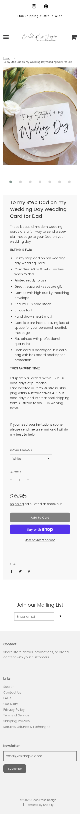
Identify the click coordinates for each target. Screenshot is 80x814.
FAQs (7, 698)
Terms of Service (16, 715)
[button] (11, 182)
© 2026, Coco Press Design (38, 800)
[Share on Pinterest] (29, 571)
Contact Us (12, 692)
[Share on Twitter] (20, 571)
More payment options (40, 540)
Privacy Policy (14, 709)
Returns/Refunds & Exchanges (26, 727)
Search (8, 686)
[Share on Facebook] (13, 571)
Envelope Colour (21, 450)
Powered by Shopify (40, 805)
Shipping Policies (16, 721)
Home (6, 58)
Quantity (15, 471)
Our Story (10, 704)
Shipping (17, 504)
